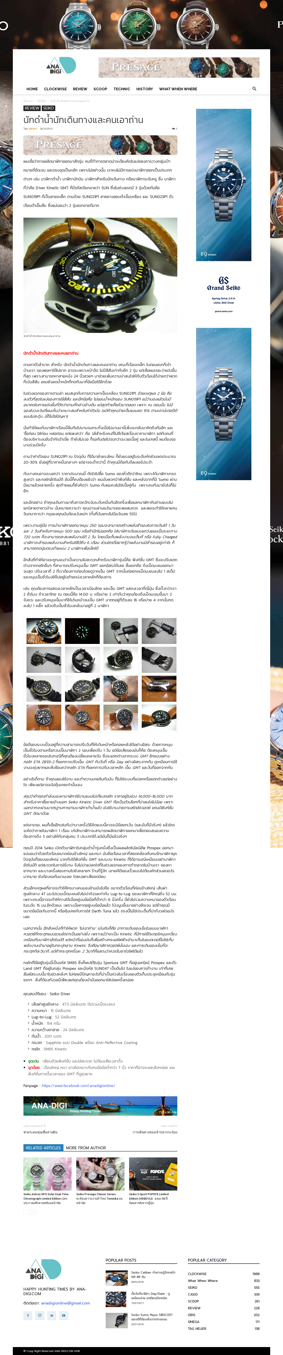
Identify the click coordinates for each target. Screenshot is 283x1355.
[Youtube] (63, 1315)
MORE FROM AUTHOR (86, 1148)
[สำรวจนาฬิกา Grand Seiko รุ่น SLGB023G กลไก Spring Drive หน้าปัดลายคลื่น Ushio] (223, 294)
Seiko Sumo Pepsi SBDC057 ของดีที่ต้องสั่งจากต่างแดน (152, 1317)
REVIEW (80, 89)
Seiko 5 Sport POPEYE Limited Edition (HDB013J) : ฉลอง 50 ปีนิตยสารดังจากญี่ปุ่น (149, 1199)
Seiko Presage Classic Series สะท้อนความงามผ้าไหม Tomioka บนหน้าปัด (99, 1199)
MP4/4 (32, 128)
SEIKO (48, 108)
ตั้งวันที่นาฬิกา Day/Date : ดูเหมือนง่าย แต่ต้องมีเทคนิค (150, 1295)
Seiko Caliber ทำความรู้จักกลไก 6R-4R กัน (153, 1274)
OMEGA (193, 1321)
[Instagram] (39, 1315)
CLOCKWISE (55, 89)
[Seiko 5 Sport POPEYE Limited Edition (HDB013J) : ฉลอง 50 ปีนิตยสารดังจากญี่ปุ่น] (153, 1174)
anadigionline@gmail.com (65, 1303)
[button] (254, 89)
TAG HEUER (197, 1328)
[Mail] (51, 1315)
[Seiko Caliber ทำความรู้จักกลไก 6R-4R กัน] (117, 1278)
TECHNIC (121, 89)
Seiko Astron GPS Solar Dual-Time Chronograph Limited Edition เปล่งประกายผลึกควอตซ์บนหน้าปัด (46, 1199)
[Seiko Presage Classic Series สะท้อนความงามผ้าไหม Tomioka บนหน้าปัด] (100, 1174)
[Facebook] (27, 1315)
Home (32, 89)
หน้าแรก (28, 101)
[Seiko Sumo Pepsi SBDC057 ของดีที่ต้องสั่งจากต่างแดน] (117, 1320)
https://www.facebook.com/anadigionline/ (78, 1086)
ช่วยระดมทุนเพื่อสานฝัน (40, 1132)
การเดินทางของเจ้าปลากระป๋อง (155, 1132)
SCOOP (100, 89)
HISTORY (144, 89)
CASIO (193, 1294)
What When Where (178, 89)
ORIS (191, 1314)
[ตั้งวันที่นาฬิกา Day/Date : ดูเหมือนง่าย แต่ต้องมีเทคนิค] (116, 1299)
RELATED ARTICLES (43, 1148)
